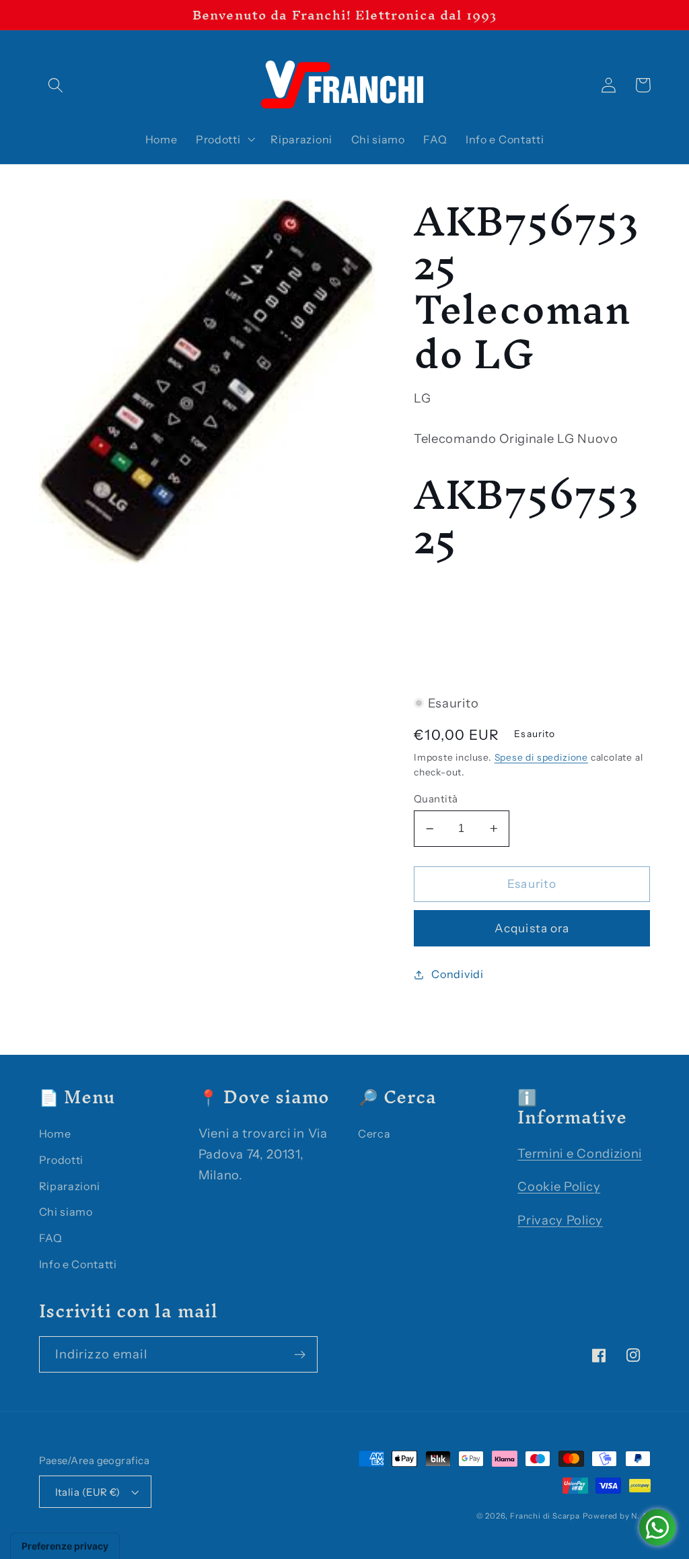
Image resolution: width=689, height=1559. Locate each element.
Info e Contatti (78, 1264)
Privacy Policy (560, 1220)
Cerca (374, 1133)
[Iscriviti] (300, 1354)
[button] (56, 85)
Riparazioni (70, 1186)
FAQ (51, 1238)
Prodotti (61, 1160)
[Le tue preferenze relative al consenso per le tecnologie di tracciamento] (65, 1546)
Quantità (436, 798)
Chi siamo (66, 1211)
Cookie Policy (558, 1186)
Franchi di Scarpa (545, 1516)
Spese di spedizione (541, 757)
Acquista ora (532, 928)
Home (55, 1133)
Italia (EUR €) (87, 1492)
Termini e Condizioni (579, 1153)
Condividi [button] (457, 974)
